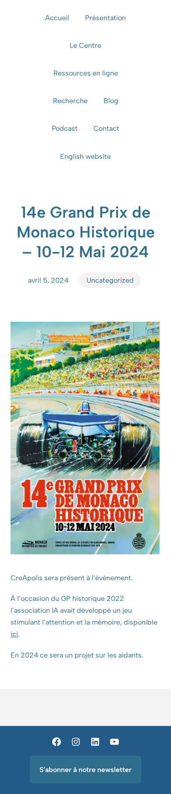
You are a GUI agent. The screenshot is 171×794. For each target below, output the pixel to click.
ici (14, 634)
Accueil (57, 18)
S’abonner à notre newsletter (85, 769)
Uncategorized (110, 280)
